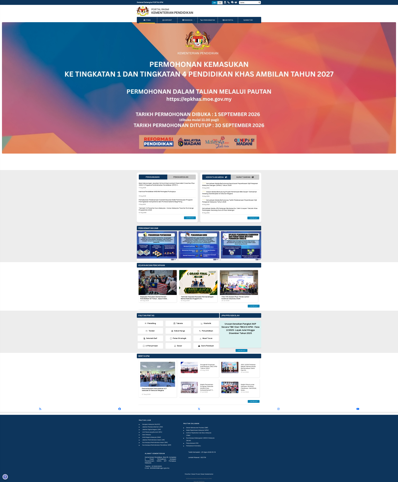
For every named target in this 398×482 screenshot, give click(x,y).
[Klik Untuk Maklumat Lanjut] (199, 88)
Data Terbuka (146, 435)
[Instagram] (278, 409)
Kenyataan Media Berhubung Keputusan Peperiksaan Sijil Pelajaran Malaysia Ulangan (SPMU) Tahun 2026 (230, 184)
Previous (140, 246)
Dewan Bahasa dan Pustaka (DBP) (197, 427)
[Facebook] (119, 409)
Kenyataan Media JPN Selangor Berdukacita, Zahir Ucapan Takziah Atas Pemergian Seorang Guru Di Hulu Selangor (230, 209)
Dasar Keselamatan (207, 474)
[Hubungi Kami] (229, 2)
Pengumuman (153, 177)
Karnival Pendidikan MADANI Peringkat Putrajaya (157, 191)
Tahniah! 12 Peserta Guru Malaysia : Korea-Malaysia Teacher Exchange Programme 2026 (166, 209)
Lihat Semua (189, 217)
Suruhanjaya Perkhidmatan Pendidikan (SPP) (156, 445)
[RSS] (40, 409)
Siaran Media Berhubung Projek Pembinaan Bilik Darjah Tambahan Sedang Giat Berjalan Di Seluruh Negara (229, 193)
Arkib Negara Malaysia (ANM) (151, 437)
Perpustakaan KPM (192, 443)
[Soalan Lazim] (233, 2)
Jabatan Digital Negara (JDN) (151, 429)
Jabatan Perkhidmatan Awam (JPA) (153, 440)
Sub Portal (228, 20)
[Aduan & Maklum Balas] (236, 2)
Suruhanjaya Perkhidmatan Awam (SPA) (155, 442)
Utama (148, 20)
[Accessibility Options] (5, 477)
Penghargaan (181, 177)
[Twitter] (199, 409)
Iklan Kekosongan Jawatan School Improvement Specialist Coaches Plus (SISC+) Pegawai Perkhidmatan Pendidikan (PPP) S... (167, 184)
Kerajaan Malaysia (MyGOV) (151, 424)
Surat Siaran (244, 177)
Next (257, 246)
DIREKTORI (249, 20)
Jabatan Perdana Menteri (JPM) (152, 427)
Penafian (188, 474)
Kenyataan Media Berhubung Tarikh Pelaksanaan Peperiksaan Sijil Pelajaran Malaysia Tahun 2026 (229, 201)
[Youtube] (357, 409)
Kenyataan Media (215, 177)
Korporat (168, 20)
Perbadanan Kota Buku (193, 446)
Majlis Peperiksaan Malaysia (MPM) (197, 430)
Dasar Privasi (196, 474)
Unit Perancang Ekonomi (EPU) (152, 432)
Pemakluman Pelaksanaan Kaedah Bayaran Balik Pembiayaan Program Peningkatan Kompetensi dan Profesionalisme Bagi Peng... (166, 201)
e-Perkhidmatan (208, 20)
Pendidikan (188, 20)
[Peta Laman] (225, 2)
